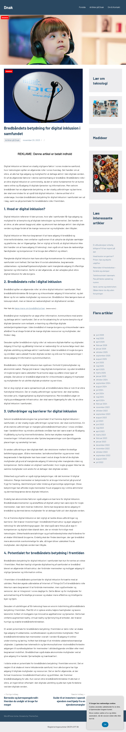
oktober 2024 (102, 379)
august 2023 (101, 417)
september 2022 (103, 455)
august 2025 (101, 359)
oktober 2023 (102, 410)
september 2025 (103, 355)
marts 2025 (101, 373)
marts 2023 (101, 434)
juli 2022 (99, 462)
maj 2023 (100, 428)
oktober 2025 (102, 352)
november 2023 (103, 407)
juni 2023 (100, 424)
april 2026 (100, 342)
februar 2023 (101, 438)
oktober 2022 (102, 452)
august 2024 (101, 386)
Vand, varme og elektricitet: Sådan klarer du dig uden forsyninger (105, 290)
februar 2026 (101, 345)
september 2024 (103, 383)
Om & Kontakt (114, 7)
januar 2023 (101, 441)
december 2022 (103, 445)
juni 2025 (100, 362)
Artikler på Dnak (97, 7)
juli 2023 (99, 421)
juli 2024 (99, 390)
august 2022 (101, 459)
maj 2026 (100, 338)
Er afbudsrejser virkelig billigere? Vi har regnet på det (104, 248)
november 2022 (103, 448)
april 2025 (100, 369)
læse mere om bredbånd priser (30, 308)
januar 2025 (101, 376)
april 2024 (100, 400)
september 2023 (103, 414)
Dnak (8, 7)
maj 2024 (100, 397)
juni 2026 (100, 335)
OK (105, 724)
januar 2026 (101, 348)
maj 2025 (100, 366)
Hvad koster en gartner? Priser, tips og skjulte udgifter (103, 259)
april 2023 (100, 431)
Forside (82, 7)
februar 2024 (101, 404)
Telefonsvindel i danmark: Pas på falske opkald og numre (104, 278)
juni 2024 (100, 393)
